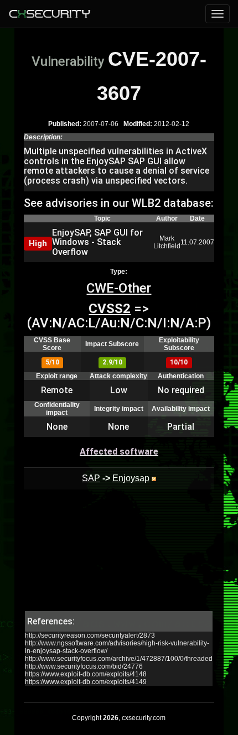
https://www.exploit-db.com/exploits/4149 (86, 682)
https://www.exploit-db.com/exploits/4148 (86, 674)
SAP (91, 478)
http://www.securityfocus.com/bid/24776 (84, 666)
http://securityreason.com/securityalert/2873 (90, 635)
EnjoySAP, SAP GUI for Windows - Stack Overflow (97, 242)
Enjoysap (130, 478)
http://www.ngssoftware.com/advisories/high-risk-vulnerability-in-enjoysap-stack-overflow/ (117, 647)
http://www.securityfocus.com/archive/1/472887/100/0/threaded (119, 659)
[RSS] (154, 478)
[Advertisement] (118, 556)
